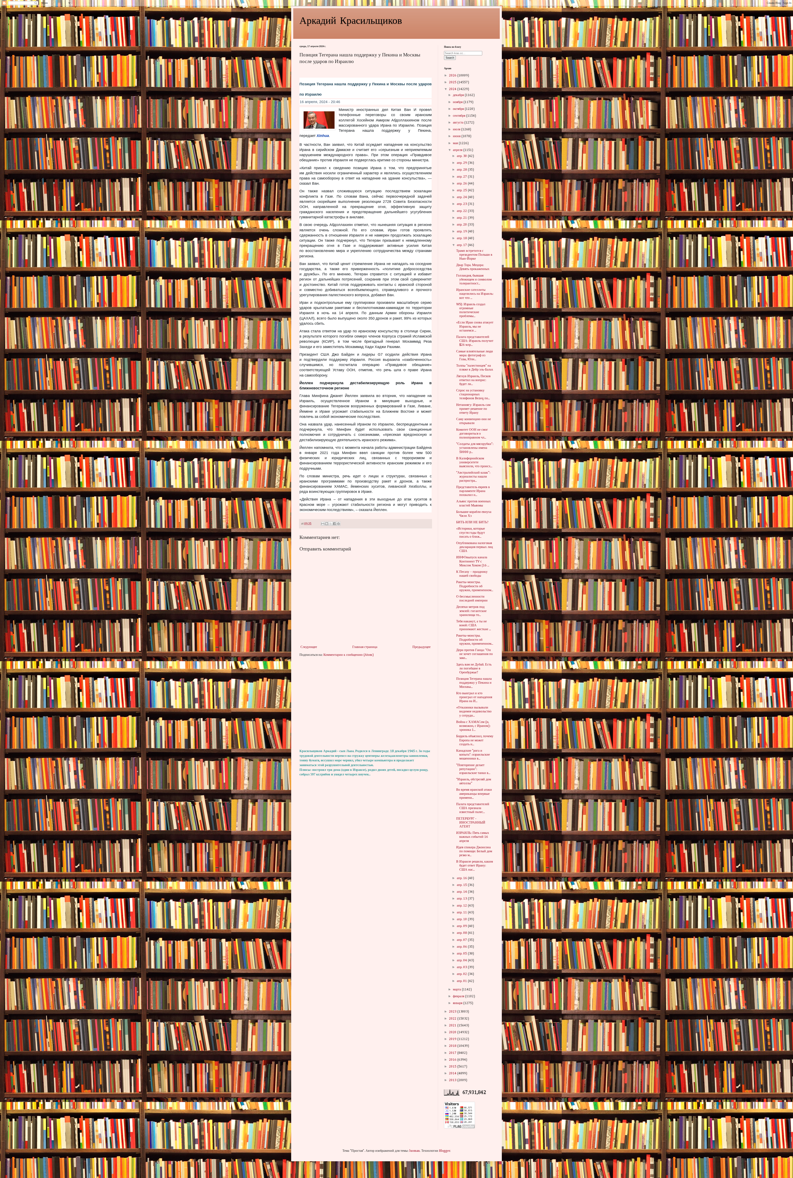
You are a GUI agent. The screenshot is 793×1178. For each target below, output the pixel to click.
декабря (459, 95)
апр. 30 (462, 156)
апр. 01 (462, 981)
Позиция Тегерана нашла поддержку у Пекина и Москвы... (474, 682)
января (458, 1003)
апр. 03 (462, 967)
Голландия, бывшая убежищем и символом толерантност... (474, 279)
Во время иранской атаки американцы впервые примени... (474, 793)
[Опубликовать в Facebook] (334, 524)
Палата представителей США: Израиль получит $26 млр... (474, 341)
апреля (458, 150)
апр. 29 (462, 163)
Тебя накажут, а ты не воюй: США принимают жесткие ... (473, 625)
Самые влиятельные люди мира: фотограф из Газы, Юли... (474, 355)
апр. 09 (462, 926)
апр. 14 (462, 892)
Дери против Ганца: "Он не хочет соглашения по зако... (474, 654)
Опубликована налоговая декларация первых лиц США (474, 547)
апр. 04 (462, 960)
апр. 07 (462, 940)
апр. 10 (462, 919)
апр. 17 (462, 245)
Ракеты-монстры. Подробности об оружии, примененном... (474, 586)
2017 (453, 1053)
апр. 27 (462, 176)
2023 (453, 1011)
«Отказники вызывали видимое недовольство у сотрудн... (473, 711)
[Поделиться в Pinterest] (338, 524)
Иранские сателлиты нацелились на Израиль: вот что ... (474, 294)
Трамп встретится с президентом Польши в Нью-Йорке (474, 254)
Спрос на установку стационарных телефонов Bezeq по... (473, 394)
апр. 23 (462, 204)
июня (457, 136)
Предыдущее (421, 647)
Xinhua (323, 136)
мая (456, 143)
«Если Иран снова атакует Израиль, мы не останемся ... (474, 326)
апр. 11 (462, 912)
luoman (414, 1151)
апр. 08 (462, 933)
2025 (453, 82)
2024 (453, 89)
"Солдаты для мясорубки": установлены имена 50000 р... (474, 448)
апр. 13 (462, 898)
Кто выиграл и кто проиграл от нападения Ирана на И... (474, 697)
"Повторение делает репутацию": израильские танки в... (473, 769)
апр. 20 (462, 224)
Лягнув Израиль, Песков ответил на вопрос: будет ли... (473, 380)
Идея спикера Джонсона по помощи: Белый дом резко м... (474, 851)
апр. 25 (462, 190)
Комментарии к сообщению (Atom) (348, 655)
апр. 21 (462, 218)
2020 (453, 1032)
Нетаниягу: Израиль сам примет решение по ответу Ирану (473, 409)
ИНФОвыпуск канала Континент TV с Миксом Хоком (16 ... (472, 561)
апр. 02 (462, 974)
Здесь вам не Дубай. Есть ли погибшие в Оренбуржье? (473, 668)
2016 (453, 1060)
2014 (453, 1073)
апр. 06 (462, 947)
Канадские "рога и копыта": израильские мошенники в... (473, 754)
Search (450, 57)
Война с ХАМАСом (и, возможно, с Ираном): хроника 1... (473, 726)
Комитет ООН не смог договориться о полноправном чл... (472, 433)
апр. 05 (462, 953)
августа (458, 122)
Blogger (444, 1151)
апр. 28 (462, 169)
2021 (453, 1025)
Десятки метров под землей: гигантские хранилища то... (471, 611)
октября (459, 109)
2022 (453, 1018)
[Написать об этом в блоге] (327, 524)
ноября (458, 102)
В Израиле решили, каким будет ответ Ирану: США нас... (474, 865)
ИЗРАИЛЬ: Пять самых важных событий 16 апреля (472, 837)
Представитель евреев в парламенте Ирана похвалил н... (473, 491)
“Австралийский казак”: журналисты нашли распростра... (473, 476)
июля (457, 129)
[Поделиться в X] (331, 524)
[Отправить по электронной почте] (323, 524)
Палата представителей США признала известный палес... (472, 808)
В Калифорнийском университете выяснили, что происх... (474, 462)
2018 (453, 1046)
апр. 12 (462, 905)
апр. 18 (462, 238)
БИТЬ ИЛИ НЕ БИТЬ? (472, 522)
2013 (453, 1080)
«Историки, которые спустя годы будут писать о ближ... (470, 532)
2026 (453, 75)
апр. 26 (462, 183)
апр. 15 (462, 885)
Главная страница (364, 647)
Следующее (308, 647)
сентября (459, 116)
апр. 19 (462, 231)
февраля (459, 996)
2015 (453, 1066)
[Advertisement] (365, 703)
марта (457, 989)
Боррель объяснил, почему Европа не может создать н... (474, 740)
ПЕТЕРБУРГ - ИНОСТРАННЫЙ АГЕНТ (470, 822)
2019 (453, 1039)
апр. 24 (462, 197)
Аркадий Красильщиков (350, 20)
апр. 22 (462, 211)
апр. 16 (462, 878)
